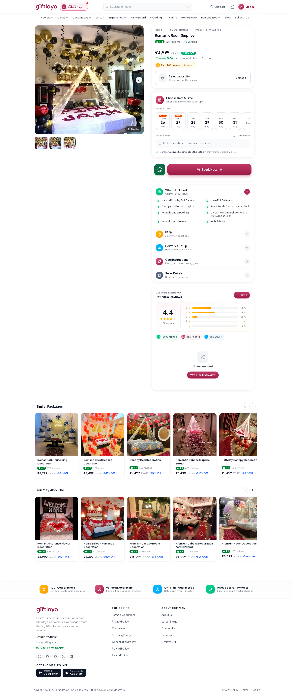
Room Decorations (177, 29)
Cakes (61, 17)
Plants (173, 17)
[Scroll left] (245, 406)
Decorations (80, 17)
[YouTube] (55, 656)
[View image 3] (69, 143)
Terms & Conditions (123, 614)
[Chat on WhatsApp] (159, 169)
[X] (63, 656)
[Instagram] (39, 656)
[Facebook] (47, 656)
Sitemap (166, 635)
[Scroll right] (252, 406)
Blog (228, 17)
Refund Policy (120, 648)
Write (244, 294)
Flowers (45, 17)
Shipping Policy (121, 635)
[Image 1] (87, 131)
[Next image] (139, 80)
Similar (135, 128)
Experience (116, 17)
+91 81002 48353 (46, 637)
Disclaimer (118, 628)
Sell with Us (242, 17)
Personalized (209, 17)
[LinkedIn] (71, 656)
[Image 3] (93, 131)
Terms (244, 689)
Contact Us (168, 628)
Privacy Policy (120, 621)
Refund (256, 689)
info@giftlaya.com (47, 642)
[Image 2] (90, 131)
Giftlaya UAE (169, 641)
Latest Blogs (169, 621)
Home (158, 29)
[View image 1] (41, 143)
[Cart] (232, 7)
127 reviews (173, 41)
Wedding (156, 17)
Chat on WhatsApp (52, 647)
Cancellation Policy (124, 641)
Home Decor (189, 17)
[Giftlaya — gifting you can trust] (46, 7)
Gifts (99, 17)
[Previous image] (39, 80)
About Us (167, 614)
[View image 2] (55, 143)
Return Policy (120, 655)
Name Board (138, 17)
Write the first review (203, 374)
